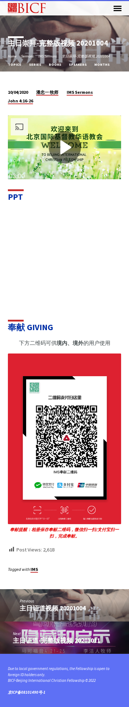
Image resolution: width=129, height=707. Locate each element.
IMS (34, 569)
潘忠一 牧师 (47, 92)
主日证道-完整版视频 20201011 (56, 640)
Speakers (78, 64)
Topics (15, 64)
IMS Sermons (47, 56)
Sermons (27, 56)
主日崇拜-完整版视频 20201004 (86, 56)
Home (12, 56)
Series (35, 64)
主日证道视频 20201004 (53, 608)
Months (102, 64)
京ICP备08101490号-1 (27, 692)
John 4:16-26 (20, 100)
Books (55, 64)
